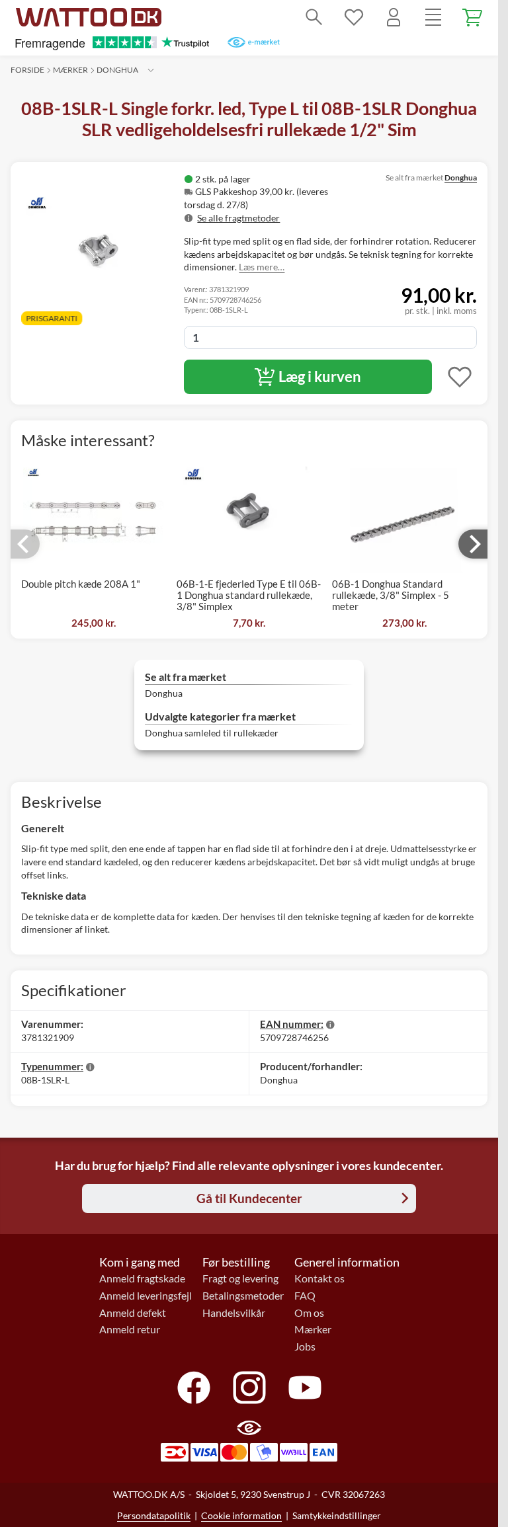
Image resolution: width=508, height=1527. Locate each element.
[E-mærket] (254, 42)
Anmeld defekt (132, 1313)
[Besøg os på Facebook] (193, 1387)
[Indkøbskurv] (472, 17)
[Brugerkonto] (393, 17)
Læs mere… (261, 266)
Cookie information (241, 1515)
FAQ (305, 1296)
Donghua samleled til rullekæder (211, 732)
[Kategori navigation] (433, 17)
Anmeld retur (129, 1329)
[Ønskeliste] (353, 17)
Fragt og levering (240, 1278)
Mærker (70, 70)
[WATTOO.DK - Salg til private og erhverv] (89, 17)
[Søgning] (314, 17)
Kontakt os (319, 1278)
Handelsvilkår (233, 1313)
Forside (27, 70)
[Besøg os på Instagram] (249, 1387)
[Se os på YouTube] (304, 1387)
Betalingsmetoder (243, 1296)
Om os (309, 1313)
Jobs (305, 1346)
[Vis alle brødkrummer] (151, 70)
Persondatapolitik (153, 1515)
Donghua (117, 70)
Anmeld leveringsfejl (145, 1296)
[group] (270, 198)
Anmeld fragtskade (142, 1278)
